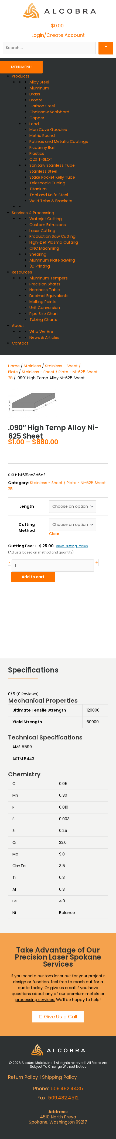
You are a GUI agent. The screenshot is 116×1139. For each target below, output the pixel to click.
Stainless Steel (43, 171)
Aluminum (39, 88)
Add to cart (33, 577)
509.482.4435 (66, 1088)
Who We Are (41, 331)
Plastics (36, 153)
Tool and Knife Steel (48, 195)
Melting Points (42, 301)
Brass (34, 94)
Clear (54, 533)
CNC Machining (44, 248)
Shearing (37, 254)
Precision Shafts (44, 284)
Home (14, 366)
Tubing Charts (43, 319)
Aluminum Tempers (48, 278)
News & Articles (44, 337)
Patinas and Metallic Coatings (58, 141)
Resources (22, 272)
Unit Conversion (44, 307)
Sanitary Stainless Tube (52, 165)
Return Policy (23, 1077)
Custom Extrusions (47, 224)
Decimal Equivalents (49, 295)
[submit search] (105, 48)
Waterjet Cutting (45, 218)
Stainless (32, 366)
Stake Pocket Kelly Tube (52, 177)
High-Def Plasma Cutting (53, 242)
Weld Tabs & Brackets (50, 201)
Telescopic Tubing (47, 183)
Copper (36, 118)
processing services (34, 999)
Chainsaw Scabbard (49, 112)
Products (20, 76)
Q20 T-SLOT (40, 159)
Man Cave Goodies (48, 129)
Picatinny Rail (41, 147)
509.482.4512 (63, 1097)
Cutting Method (27, 527)
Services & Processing (33, 212)
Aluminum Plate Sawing (52, 260)
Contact (20, 343)
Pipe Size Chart (43, 313)
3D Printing (39, 266)
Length (26, 506)
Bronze (36, 100)
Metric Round (42, 135)
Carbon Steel (42, 106)
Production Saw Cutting (52, 236)
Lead (34, 124)
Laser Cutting (42, 230)
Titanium (38, 189)
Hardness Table (44, 289)
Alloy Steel (39, 82)
